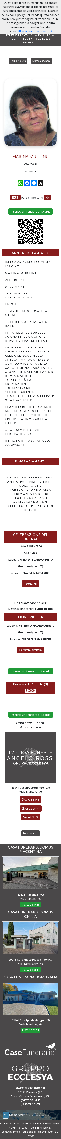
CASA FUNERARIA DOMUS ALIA (30, 977)
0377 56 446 (31, 799)
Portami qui (30, 583)
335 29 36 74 (31, 808)
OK (51, 31)
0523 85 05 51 (31, 969)
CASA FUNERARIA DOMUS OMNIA (30, 914)
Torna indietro (18, 60)
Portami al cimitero (30, 649)
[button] (30, 690)
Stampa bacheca (41, 60)
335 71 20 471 (31, 1104)
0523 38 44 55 (31, 904)
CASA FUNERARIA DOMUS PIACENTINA (30, 849)
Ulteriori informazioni (32, 31)
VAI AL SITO (30, 817)
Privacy (30, 1135)
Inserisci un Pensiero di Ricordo (30, 211)
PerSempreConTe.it (47, 1131)
